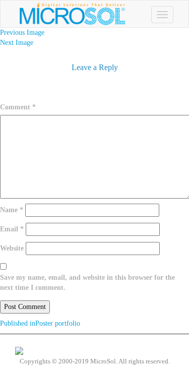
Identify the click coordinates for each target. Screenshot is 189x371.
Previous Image (22, 32)
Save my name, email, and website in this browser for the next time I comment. (87, 282)
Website (12, 248)
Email (12, 229)
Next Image (16, 42)
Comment (18, 107)
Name (11, 210)
